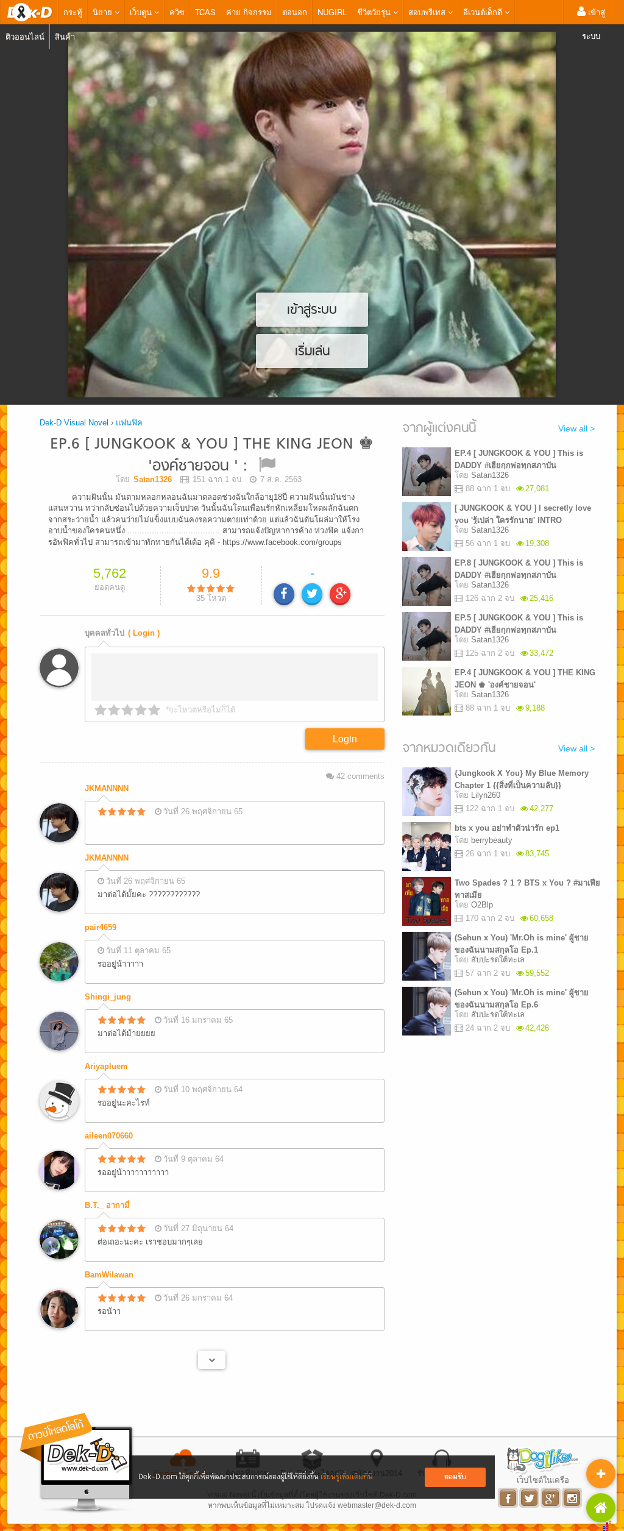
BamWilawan (109, 1274)
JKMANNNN (107, 788)
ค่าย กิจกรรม (249, 12)
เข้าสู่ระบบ (593, 23)
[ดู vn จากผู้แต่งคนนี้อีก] (211, 1360)
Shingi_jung (108, 996)
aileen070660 (109, 1135)
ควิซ (177, 12)
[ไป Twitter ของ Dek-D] (530, 1498)
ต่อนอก (294, 12)
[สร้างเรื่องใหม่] (600, 1473)
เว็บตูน (142, 12)
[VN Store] (600, 1507)
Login (345, 738)
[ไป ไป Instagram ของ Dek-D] (572, 1498)
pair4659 (100, 927)
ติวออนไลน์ (24, 36)
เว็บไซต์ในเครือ (543, 1480)
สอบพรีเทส (428, 12)
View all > (576, 428)
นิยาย (104, 12)
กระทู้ (72, 12)
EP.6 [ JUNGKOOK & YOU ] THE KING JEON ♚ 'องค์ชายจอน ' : (212, 455)
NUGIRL (332, 12)
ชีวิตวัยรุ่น (375, 12)
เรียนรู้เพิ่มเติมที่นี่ (347, 1477)
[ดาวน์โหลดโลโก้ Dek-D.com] (77, 1463)
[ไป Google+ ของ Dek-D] (551, 1498)
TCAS (205, 12)
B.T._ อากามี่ (107, 1205)
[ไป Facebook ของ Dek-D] (508, 1498)
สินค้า (65, 36)
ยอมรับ (455, 1477)
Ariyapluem (106, 1066)
